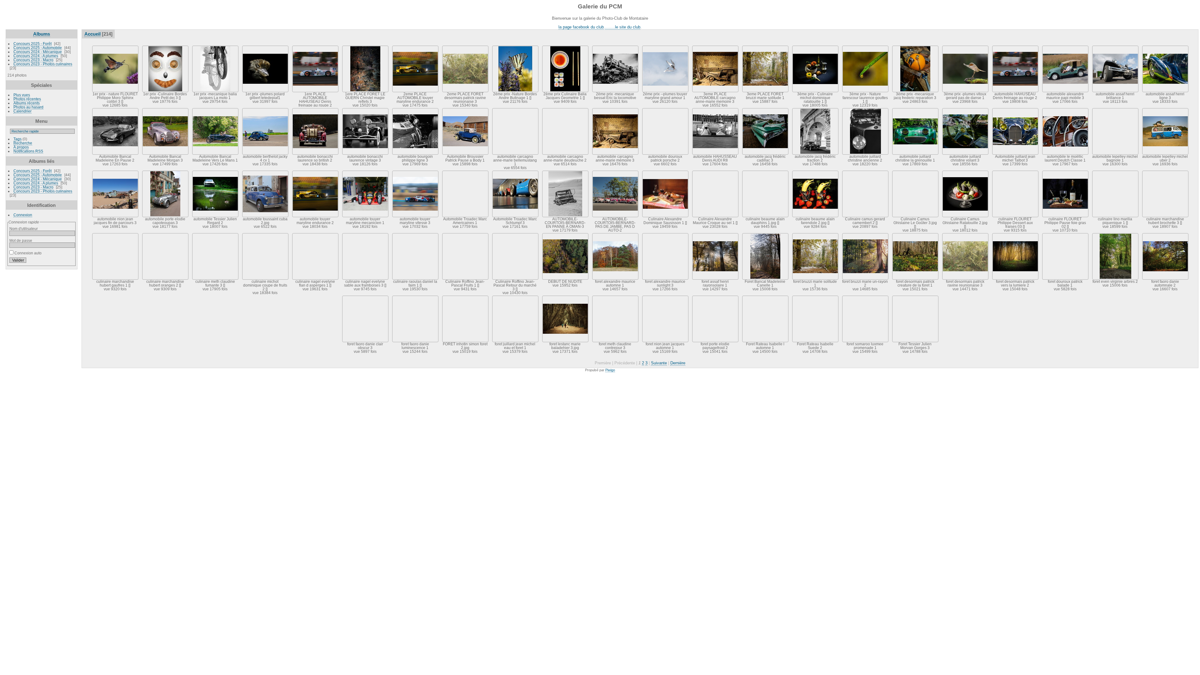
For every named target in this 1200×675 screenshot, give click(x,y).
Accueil (92, 34)
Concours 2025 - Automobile (37, 48)
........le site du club (622, 27)
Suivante (659, 363)
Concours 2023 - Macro (33, 60)
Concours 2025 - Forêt (32, 44)
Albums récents (26, 103)
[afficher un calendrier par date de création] (1184, 34)
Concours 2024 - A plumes (35, 56)
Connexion (22, 215)
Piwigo (610, 370)
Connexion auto (27, 253)
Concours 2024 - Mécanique (37, 52)
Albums (41, 34)
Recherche (22, 143)
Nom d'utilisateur (23, 229)
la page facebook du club (581, 27)
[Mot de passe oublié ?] (69, 262)
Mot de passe (20, 240)
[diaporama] (1156, 34)
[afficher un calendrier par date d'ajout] (1174, 34)
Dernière (677, 363)
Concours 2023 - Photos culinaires (42, 64)
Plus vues (21, 95)
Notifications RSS (28, 151)
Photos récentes (27, 99)
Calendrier (22, 111)
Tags (17, 139)
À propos (21, 147)
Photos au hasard (28, 107)
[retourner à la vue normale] (1165, 34)
